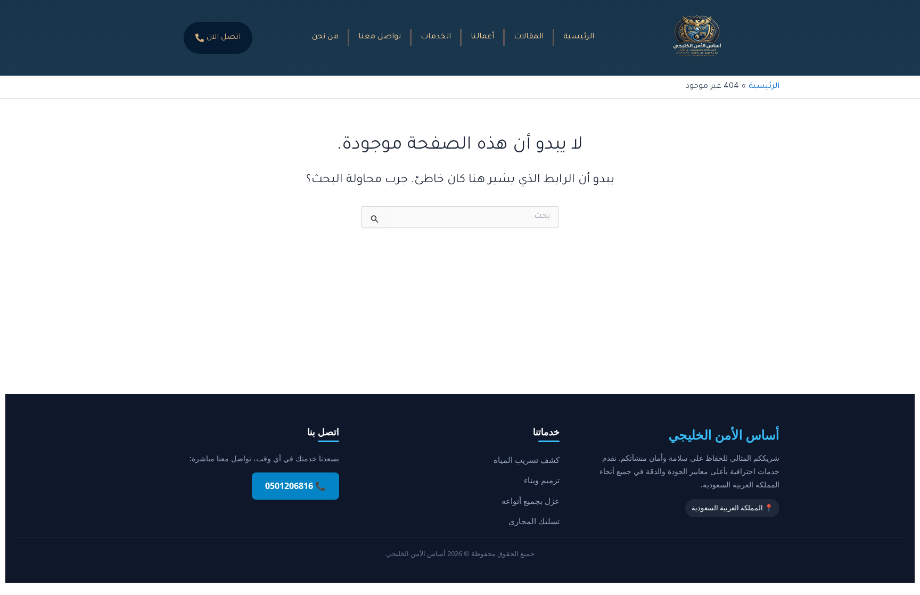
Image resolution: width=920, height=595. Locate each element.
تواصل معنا (379, 37)
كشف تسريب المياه (527, 459)
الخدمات (436, 37)
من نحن (325, 37)
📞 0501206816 (295, 486)
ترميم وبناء (542, 480)
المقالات (529, 37)
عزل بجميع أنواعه (531, 500)
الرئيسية (578, 37)
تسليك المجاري (534, 521)
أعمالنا (482, 37)
